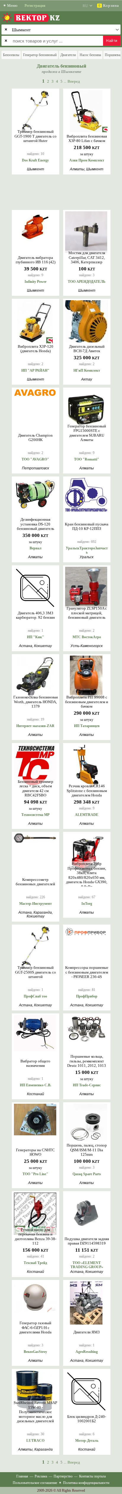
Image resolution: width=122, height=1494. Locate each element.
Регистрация (35, 5)
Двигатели (68, 55)
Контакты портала (92, 1476)
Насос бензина (90, 55)
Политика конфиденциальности (86, 1483)
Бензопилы (11, 55)
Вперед (74, 81)
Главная (22, 1476)
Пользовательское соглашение (35, 1483)
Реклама (41, 1476)
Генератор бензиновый (40, 55)
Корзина (108, 5)
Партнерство (63, 1476)
